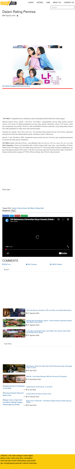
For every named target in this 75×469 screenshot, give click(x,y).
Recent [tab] (6, 269)
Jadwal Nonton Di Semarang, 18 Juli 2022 (39, 387)
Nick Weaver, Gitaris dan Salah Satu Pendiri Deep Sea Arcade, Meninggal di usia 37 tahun (49, 367)
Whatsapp (24, 216)
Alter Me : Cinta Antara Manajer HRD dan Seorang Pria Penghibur (46, 376)
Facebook (5, 216)
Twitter (12, 216)
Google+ (17, 216)
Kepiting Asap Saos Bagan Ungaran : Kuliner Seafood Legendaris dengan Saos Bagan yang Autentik (49, 321)
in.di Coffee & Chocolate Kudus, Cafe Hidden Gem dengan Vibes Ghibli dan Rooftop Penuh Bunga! (48, 331)
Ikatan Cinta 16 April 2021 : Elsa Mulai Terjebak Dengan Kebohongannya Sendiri (48, 401)
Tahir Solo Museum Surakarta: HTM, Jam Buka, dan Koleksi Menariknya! (48, 310)
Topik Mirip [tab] (8, 344)
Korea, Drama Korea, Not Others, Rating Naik (28, 208)
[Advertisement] (37, 31)
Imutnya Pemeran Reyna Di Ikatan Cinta (38, 394)
